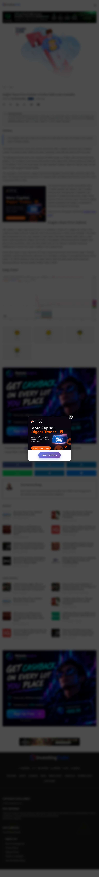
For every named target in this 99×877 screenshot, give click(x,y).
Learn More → (49, 455)
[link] (49, 434)
